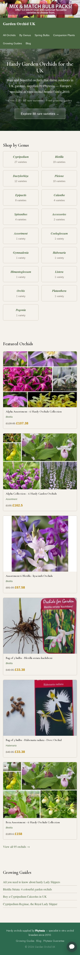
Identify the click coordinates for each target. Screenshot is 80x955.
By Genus (25, 35)
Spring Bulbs (42, 35)
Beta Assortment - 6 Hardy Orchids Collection (33, 822)
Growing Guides (12, 43)
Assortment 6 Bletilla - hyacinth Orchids (29, 576)
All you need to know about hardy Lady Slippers (31, 882)
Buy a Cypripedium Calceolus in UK (25, 896)
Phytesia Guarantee (53, 941)
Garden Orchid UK (19, 23)
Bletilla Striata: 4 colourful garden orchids (27, 889)
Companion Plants (64, 35)
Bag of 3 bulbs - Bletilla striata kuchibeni (29, 658)
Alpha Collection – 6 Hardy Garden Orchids (31, 493)
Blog (28, 43)
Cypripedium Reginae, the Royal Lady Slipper (30, 904)
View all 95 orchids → (16, 847)
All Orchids (9, 35)
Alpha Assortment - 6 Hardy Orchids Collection (34, 411)
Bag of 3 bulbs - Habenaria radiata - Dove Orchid (34, 740)
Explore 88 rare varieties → (40, 113)
